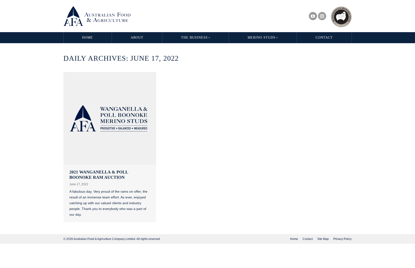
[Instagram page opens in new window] (322, 16)
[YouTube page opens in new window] (313, 16)
